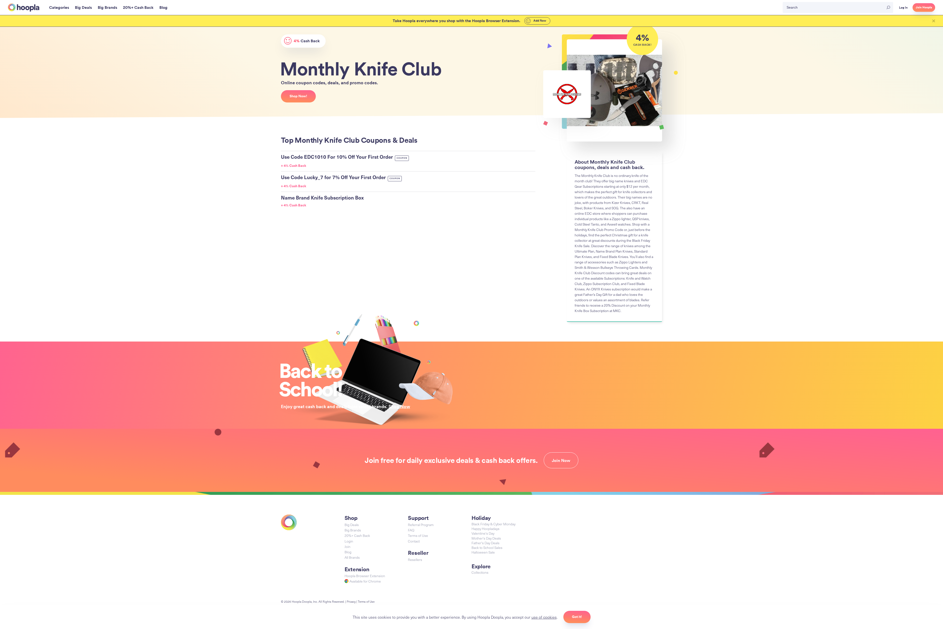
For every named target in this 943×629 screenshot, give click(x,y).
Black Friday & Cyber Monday (493, 524)
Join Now (561, 460)
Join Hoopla (924, 7)
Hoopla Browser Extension (365, 575)
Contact (414, 541)
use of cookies (544, 617)
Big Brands (353, 530)
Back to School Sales (487, 547)
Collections (480, 572)
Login (349, 541)
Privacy (351, 601)
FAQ (411, 530)
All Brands (352, 557)
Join (347, 546)
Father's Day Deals (485, 543)
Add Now (539, 20)
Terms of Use (418, 535)
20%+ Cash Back (357, 535)
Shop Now (399, 406)
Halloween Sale (483, 552)
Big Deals (352, 524)
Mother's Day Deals (486, 538)
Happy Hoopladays (485, 528)
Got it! (577, 616)
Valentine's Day (483, 533)
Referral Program (421, 524)
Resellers (415, 559)
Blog (348, 552)
